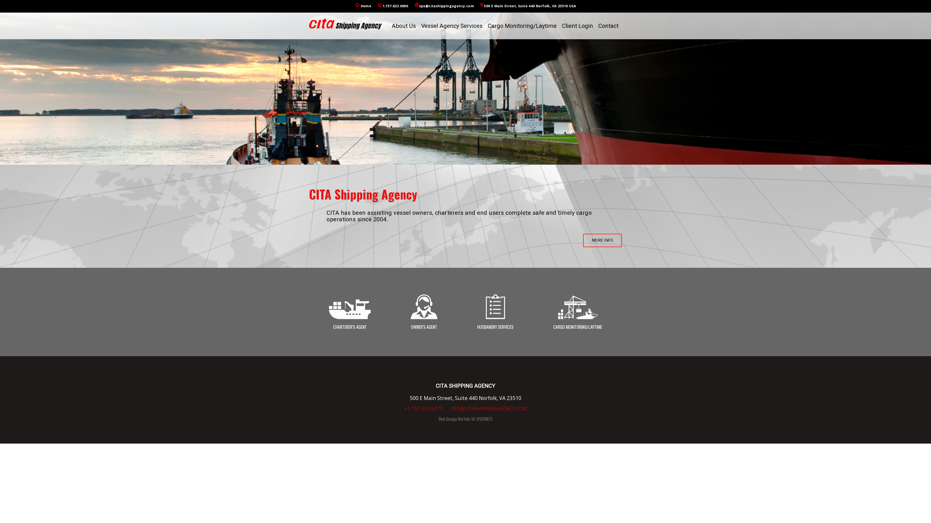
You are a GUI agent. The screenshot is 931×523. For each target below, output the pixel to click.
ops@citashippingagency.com (446, 6)
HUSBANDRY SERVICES (495, 327)
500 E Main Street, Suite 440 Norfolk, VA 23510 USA (530, 6)
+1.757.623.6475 (423, 408)
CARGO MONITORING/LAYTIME (577, 327)
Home (366, 6)
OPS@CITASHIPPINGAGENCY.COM (489, 408)
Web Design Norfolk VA (456, 419)
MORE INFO (602, 240)
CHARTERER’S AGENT (350, 327)
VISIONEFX (484, 419)
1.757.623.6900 (395, 6)
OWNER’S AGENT (424, 327)
